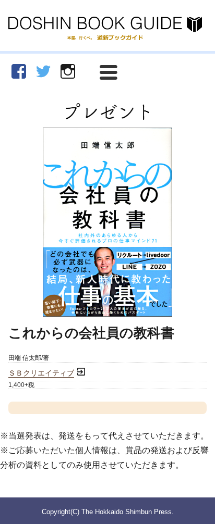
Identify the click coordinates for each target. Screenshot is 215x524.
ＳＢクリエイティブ (41, 373)
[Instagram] (67, 71)
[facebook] (18, 71)
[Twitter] (43, 71)
